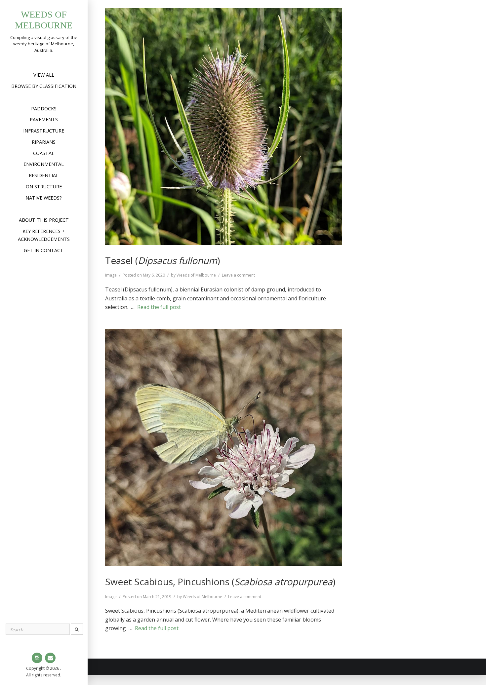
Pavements (44, 119)
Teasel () (162, 260)
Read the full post (159, 307)
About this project (44, 220)
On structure (44, 186)
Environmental (43, 164)
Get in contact (43, 250)
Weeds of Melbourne (196, 275)
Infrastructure (43, 131)
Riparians (44, 142)
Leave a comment (238, 275)
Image (111, 275)
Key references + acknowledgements (44, 235)
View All (43, 75)
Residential (44, 175)
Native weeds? (43, 198)
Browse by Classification (43, 86)
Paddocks (44, 108)
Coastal (43, 153)
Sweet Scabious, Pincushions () (220, 581)
